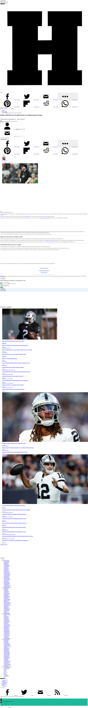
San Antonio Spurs (6, 610)
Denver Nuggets (6, 594)
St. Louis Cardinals (7, 635)
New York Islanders (7, 654)
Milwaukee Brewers (7, 627)
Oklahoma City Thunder (7, 605)
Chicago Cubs (6, 618)
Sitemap (3, 685)
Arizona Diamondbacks (7, 614)
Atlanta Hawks (6, 588)
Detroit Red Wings (6, 647)
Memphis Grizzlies (6, 600)
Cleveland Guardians (7, 621)
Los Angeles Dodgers (7, 626)
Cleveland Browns (6, 566)
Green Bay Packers (7, 570)
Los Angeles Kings (7, 650)
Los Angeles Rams (6, 575)
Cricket (5, 669)
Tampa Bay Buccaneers (7, 585)
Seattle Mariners (6, 634)
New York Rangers (7, 655)
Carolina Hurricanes (7, 643)
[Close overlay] (0, 117)
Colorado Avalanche (7, 645)
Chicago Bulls (6, 592)
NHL (3, 639)
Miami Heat (5, 601)
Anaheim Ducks (6, 640)
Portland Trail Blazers (7, 608)
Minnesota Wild (6, 651)
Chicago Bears (6, 567)
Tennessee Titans (6, 586)
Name (15, 129)
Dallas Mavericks (6, 593)
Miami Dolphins (6, 577)
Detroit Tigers (6, 622)
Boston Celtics (6, 589)
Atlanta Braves (6, 616)
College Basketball (6, 667)
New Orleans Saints (7, 579)
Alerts (1, 107)
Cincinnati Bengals (7, 565)
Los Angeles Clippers (7, 598)
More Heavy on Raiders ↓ (4, 544)
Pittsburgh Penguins (7, 657)
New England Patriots (7, 578)
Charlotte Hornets (6, 591)
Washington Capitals (7, 665)
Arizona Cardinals (6, 561)
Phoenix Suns (6, 607)
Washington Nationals (7, 638)
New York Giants (6, 580)
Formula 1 (5, 670)
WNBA (5, 673)
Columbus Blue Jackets (7, 646)
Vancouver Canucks (7, 663)
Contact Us (3, 681)
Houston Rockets (6, 597)
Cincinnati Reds (6, 620)
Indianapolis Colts (6, 572)
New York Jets (6, 581)
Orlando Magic (6, 606)
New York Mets (6, 629)
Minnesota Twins (6, 628)
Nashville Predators (7, 652)
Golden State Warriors (7, 596)
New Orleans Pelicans (7, 603)
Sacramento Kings (6, 609)
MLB (3, 613)
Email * (15, 136)
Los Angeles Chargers (7, 574)
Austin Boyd (5, 160)
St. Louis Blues (6, 660)
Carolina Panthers (6, 564)
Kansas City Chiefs (7, 573)
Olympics (5, 674)
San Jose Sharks (6, 658)
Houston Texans (6, 571)
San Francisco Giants (7, 633)
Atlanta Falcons (6, 562)
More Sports (4, 666)
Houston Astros (6, 623)
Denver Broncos (6, 568)
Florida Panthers (6, 649)
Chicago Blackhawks (7, 644)
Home (3, 559)
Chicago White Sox (7, 619)
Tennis (5, 676)
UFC (5, 672)
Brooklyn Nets (6, 590)
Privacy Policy (4, 683)
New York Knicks (6, 604)
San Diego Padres (6, 632)
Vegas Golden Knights (7, 664)
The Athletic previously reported (50, 240)
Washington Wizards (7, 612)
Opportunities (4, 682)
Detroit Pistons (6, 595)
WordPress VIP (21, 696)
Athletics (5, 615)
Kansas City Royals (7, 624)
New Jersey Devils (6, 653)
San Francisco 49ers (7, 583)
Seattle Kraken (6, 659)
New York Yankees (7, 630)
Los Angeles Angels (7, 625)
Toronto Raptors (6, 611)
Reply (1, 705)
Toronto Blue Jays (6, 637)
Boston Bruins (6, 641)
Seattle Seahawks (6, 584)
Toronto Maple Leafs (7, 661)
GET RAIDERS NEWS (4, 139)
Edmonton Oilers (6, 648)
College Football (6, 668)
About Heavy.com (5, 680)
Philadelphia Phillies (7, 631)
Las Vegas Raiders (26, 216)
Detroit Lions (6, 569)
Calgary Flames (6, 642)
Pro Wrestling (6, 675)
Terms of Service (4, 684)
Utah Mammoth (6, 662)
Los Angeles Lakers (7, 599)
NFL (3, 560)
